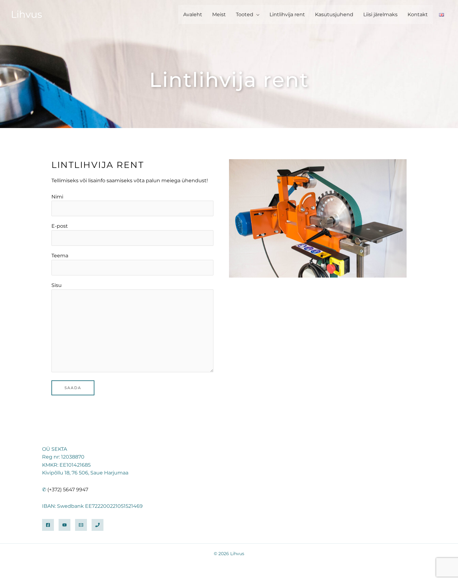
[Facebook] (48, 525)
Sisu (56, 285)
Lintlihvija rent (287, 14)
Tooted (244, 14)
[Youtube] (64, 525)
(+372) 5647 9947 (67, 490)
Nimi (57, 197)
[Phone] (97, 525)
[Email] (81, 525)
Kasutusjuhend (334, 14)
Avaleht (192, 14)
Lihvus (26, 14)
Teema (59, 256)
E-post (59, 226)
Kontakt (418, 14)
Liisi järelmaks (380, 14)
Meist (219, 14)
